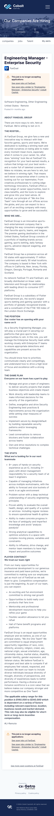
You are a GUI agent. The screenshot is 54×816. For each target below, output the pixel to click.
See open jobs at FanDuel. (23, 83)
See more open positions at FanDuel (27, 766)
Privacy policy (20, 793)
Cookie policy (33, 793)
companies (8, 41)
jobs (20, 41)
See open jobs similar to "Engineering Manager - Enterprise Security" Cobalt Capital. (29, 90)
